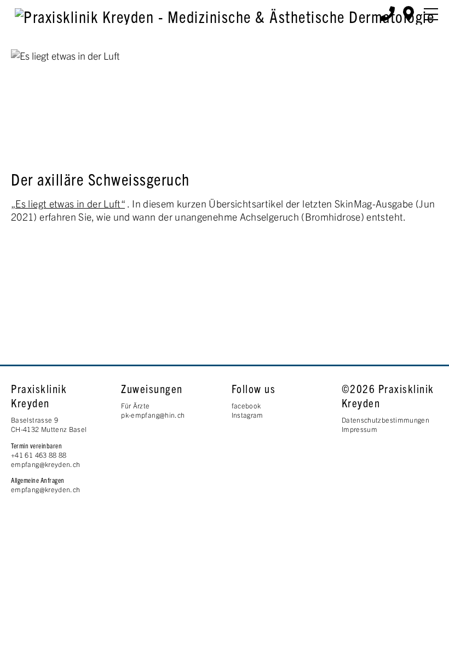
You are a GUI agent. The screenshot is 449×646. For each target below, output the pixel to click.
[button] (431, 14)
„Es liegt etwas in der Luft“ (68, 203)
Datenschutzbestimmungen (385, 420)
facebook (246, 405)
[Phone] (387, 12)
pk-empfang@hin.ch (153, 415)
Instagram (247, 415)
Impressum (359, 429)
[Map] (408, 12)
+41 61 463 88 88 (39, 455)
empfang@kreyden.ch (45, 464)
